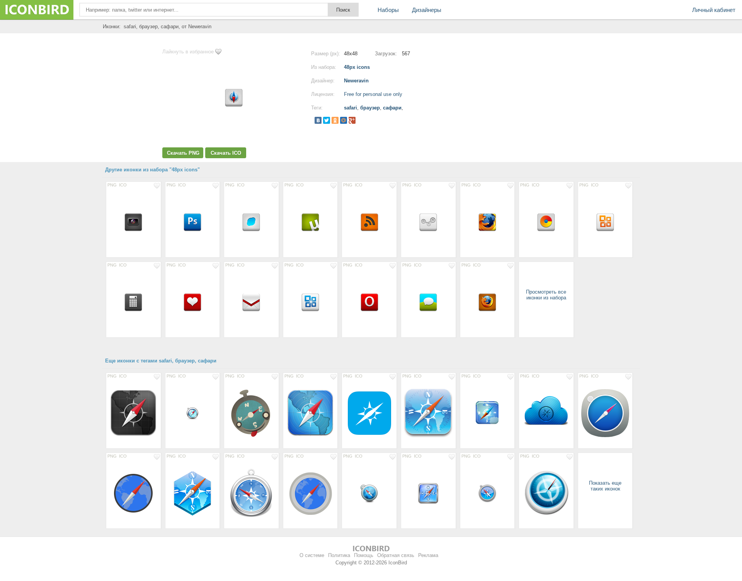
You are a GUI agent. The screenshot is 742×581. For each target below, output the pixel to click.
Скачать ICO (226, 153)
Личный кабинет (713, 10)
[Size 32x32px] (192, 412)
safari (350, 108)
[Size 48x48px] (133, 221)
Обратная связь (395, 555)
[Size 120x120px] (133, 412)
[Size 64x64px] (487, 412)
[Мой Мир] (343, 120)
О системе (312, 555)
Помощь (363, 555)
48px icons (357, 67)
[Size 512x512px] (251, 412)
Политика (339, 555)
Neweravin (356, 81)
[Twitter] (326, 120)
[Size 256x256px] (133, 492)
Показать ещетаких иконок (605, 486)
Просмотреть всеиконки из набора (546, 295)
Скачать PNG (183, 153)
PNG (112, 185)
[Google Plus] (352, 120)
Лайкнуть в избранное (188, 52)
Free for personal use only (373, 94)
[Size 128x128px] (428, 412)
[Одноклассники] (335, 120)
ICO (123, 185)
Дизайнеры (426, 10)
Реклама (428, 555)
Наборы (388, 10)
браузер (370, 108)
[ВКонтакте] (318, 120)
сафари (392, 108)
